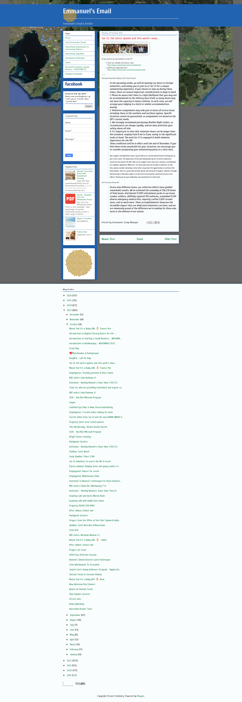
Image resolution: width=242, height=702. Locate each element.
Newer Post (108, 239)
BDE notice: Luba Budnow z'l (82, 377)
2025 (69, 300)
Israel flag (74, 348)
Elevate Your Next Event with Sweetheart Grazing (85, 174)
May (72, 634)
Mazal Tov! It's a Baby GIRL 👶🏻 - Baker (88, 540)
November (75, 319)
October (74, 324)
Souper (72, 402)
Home (140, 239)
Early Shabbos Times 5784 (81, 456)
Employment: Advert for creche (84, 471)
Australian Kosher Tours (80, 608)
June (72, 629)
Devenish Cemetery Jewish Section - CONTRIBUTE (77, 68)
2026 (69, 295)
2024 (69, 305)
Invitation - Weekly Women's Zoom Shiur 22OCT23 (93, 446)
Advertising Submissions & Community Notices (77, 48)
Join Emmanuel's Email (75, 42)
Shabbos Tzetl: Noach (79, 451)
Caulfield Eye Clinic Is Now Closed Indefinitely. (91, 407)
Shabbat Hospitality (73, 74)
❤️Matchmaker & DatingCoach (84, 353)
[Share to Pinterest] (158, 222)
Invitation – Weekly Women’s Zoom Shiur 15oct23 (93, 490)
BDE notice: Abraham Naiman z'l (84, 535)
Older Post (171, 239)
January (74, 654)
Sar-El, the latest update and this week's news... (92, 363)
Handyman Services (78, 441)
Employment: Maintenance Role (84, 476)
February (74, 649)
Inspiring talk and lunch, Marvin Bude (87, 495)
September (75, 615)
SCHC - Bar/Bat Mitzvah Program (85, 397)
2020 (70, 670)
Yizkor (68, 62)
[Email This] (147, 222)
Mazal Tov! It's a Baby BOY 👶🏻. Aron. (87, 579)
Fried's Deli (82, 232)
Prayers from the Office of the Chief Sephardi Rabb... (94, 520)
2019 (69, 675)
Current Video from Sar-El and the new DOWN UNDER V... (96, 417)
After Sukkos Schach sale (81, 510)
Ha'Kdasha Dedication (75, 58)
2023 (69, 310)
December (75, 314)
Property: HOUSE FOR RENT (82, 505)
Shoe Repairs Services (79, 594)
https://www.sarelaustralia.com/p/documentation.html (126, 70)
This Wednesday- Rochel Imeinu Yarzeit (88, 426)
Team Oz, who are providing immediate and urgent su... (96, 387)
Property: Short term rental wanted (86, 422)
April (72, 639)
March (73, 644)
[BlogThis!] (150, 222)
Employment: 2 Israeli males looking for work (91, 412)
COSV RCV (73, 530)
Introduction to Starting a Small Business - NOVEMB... (95, 338)
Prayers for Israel (77, 549)
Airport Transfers (84, 218)
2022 (69, 660)
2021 (69, 665)
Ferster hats (75, 598)
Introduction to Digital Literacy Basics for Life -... (93, 333)
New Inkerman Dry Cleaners (82, 584)
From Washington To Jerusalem (84, 564)
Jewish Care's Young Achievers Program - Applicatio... (94, 569)
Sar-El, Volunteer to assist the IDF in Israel (89, 461)
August (73, 620)
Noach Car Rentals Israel (81, 589)
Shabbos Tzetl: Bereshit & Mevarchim (87, 525)
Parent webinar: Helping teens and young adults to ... (94, 466)
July (72, 624)
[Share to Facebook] (155, 222)
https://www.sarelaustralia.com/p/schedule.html (124, 65)
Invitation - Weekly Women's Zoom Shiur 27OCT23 (93, 382)
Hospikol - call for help (80, 358)
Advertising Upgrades (74, 54)
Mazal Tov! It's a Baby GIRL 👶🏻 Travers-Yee (90, 328)
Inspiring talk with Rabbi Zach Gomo (86, 500)
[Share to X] (153, 222)
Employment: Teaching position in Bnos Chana (91, 372)
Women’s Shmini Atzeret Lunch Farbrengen (89, 559)
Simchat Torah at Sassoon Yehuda (85, 574)
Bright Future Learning (80, 436)
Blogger (140, 696)
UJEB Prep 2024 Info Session (82, 554)
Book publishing (76, 604)
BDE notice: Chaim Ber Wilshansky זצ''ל (87, 485)
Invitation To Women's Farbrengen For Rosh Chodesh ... (95, 481)
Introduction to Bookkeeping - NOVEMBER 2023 (92, 343)
